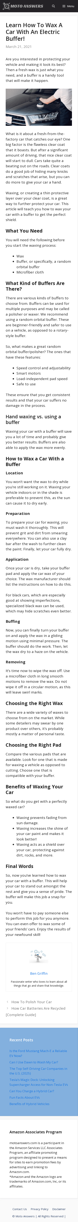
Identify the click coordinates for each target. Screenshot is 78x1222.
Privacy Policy (39, 1209)
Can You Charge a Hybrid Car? (31, 1091)
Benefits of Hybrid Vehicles (29, 1104)
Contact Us (19, 1209)
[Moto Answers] (23, 6)
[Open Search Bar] (53, 6)
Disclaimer (59, 1209)
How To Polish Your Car (31, 1001)
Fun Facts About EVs (24, 1097)
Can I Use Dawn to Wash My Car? (33, 1062)
